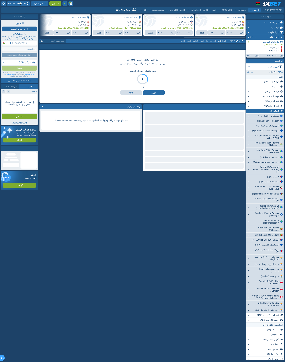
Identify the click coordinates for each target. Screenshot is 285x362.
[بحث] (42, 41)
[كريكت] (237, 41)
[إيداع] (64, 3)
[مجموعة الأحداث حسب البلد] (248, 72)
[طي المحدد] (252, 72)
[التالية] (248, 37)
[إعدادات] (26, 3)
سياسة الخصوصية (8, 80)
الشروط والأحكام (30, 80)
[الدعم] (3, 3)
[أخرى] (48, 46)
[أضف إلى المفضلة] (248, 41)
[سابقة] (255, 37)
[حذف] (42, 106)
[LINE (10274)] (242, 41)
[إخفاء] (248, 111)
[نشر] (248, 22)
